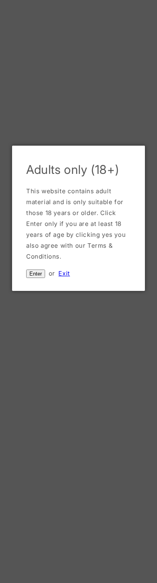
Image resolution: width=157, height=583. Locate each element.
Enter (35, 274)
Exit (64, 273)
